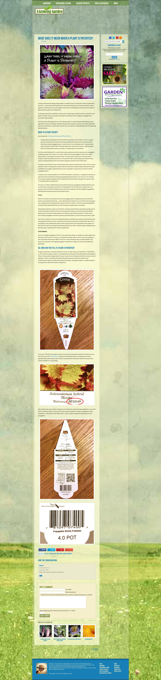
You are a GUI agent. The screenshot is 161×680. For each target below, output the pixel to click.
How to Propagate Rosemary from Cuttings (60, 639)
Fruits (54, 553)
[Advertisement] (97, 21)
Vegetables (69, 553)
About (116, 3)
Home (100, 664)
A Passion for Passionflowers (74, 639)
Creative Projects (83, 3)
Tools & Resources (102, 3)
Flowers (51, 553)
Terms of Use (117, 669)
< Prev (93, 649)
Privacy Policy (117, 671)
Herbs (58, 553)
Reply (41, 575)
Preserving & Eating (63, 3)
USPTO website (54, 356)
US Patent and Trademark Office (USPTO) (59, 136)
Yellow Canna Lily (88, 639)
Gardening (47, 3)
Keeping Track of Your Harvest (45, 639)
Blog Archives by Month (105, 673)
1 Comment (43, 41)
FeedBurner (117, 59)
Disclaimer (116, 667)
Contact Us (116, 666)
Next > (96, 649)
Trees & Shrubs (63, 553)
